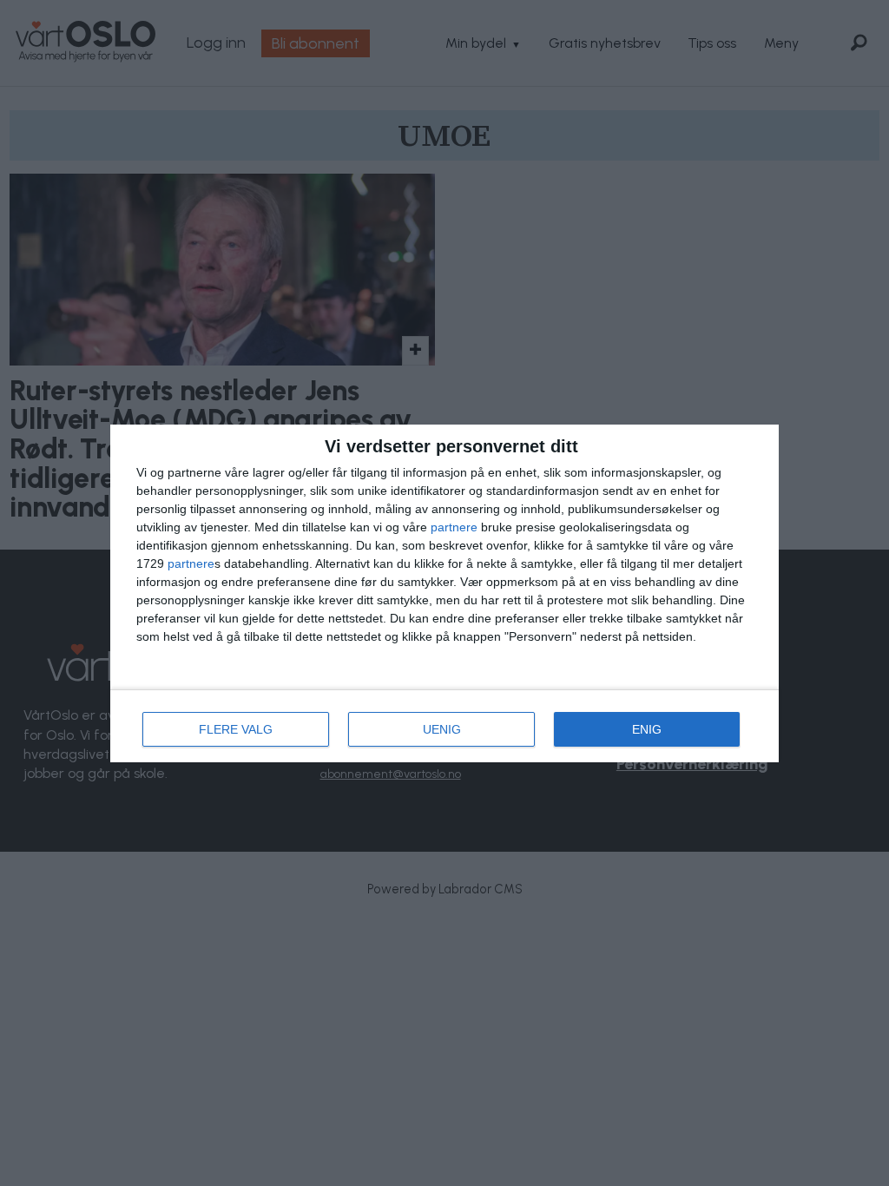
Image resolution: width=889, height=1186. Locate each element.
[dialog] (444, 593)
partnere (454, 527)
